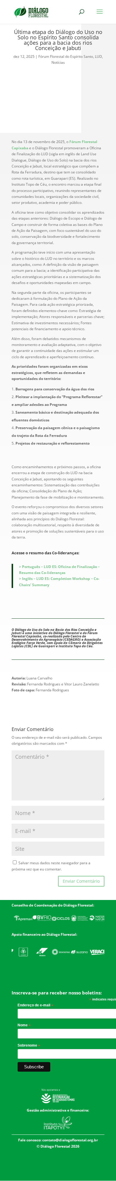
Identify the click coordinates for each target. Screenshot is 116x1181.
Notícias (58, 62)
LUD (98, 56)
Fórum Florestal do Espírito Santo (65, 56)
